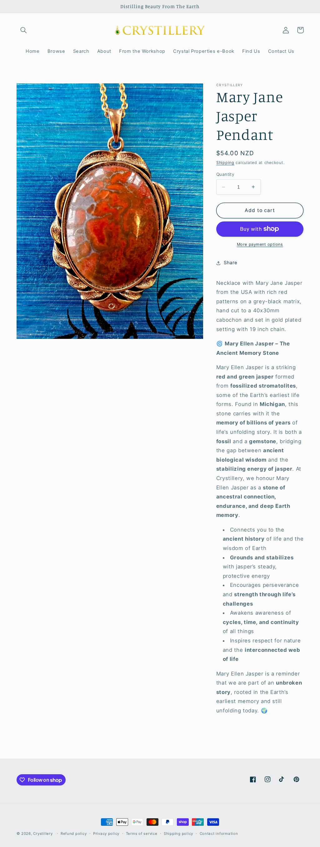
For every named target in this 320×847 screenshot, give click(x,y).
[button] (24, 30)
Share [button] (230, 262)
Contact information (219, 833)
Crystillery (42, 833)
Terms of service (142, 833)
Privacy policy (106, 833)
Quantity (225, 174)
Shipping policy (178, 833)
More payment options (260, 244)
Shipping (225, 162)
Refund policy (74, 833)
